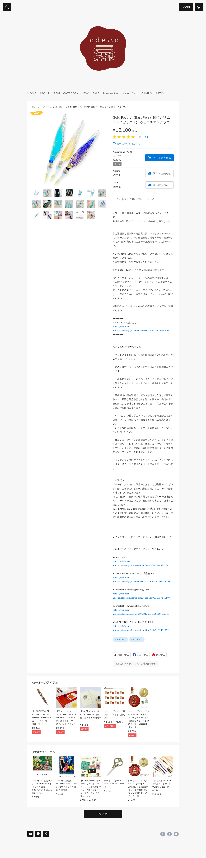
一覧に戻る (103, 813)
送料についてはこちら (128, 143)
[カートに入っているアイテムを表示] (199, 7)
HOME (31, 93)
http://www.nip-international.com (176, 834)
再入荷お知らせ (162, 173)
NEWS (86, 93)
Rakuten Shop (111, 93)
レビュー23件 (143, 137)
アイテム (47, 106)
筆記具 (58, 106)
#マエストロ (137, 639)
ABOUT (44, 93)
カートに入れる (162, 157)
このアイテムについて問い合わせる (138, 663)
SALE (96, 93)
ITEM (56, 93)
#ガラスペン (120, 639)
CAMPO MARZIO (152, 93)
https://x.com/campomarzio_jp (162, 834)
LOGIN (186, 7)
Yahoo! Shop (130, 93)
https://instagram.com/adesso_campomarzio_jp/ (169, 834)
